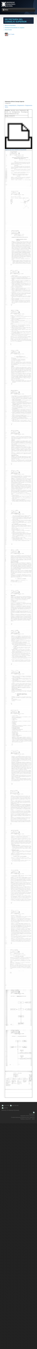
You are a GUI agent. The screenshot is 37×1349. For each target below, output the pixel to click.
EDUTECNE (15, 1105)
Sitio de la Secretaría (10, 25)
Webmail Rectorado (14, 1110)
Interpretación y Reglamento (16, 105)
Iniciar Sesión (8, 29)
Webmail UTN (5, 1110)
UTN (8, 4)
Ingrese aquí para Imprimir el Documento (15, 149)
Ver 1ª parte (11, 34)
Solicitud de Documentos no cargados (14, 27)
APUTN (6, 1108)
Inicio (6, 105)
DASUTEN (6, 1105)
